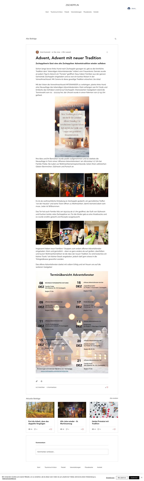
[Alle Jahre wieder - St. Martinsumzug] (72, 410)
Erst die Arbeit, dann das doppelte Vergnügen (38, 422)
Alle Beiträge (31, 39)
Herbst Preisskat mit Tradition (100, 422)
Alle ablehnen (122, 478)
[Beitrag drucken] (41, 381)
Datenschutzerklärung (9, 479)
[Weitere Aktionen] (107, 52)
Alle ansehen (114, 398)
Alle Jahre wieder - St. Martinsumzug (69, 422)
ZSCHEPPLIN (72, 5)
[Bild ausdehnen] (48, 185)
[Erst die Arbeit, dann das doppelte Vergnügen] (40, 410)
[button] (115, 38)
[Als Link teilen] (37, 381)
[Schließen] (141, 477)
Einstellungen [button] (110, 478)
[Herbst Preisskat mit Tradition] (104, 410)
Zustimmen (134, 478)
